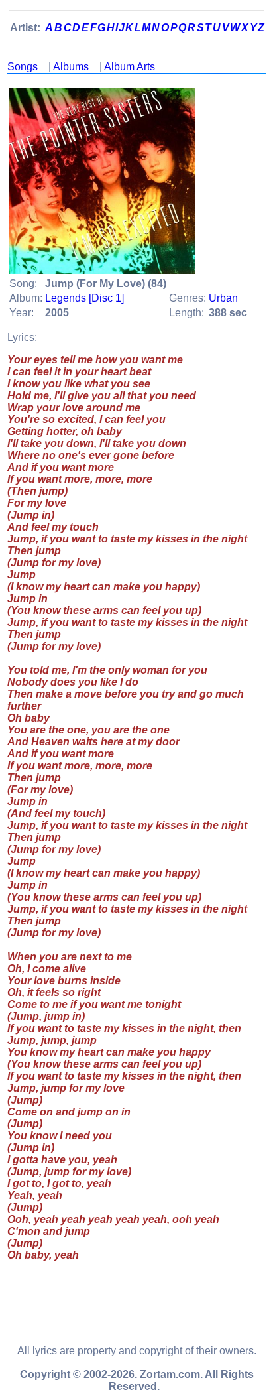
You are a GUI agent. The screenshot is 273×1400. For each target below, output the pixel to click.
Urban (223, 298)
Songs (22, 66)
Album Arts (129, 66)
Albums (71, 66)
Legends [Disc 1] (84, 298)
